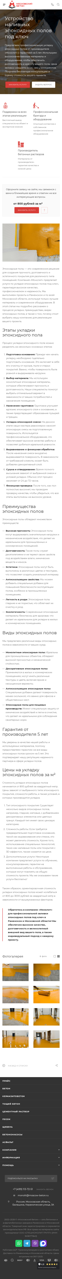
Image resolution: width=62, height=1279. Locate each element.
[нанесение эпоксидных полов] (46, 994)
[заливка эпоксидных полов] (46, 972)
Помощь (8, 1165)
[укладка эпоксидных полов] (15, 994)
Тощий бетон (11, 1104)
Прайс (6, 1081)
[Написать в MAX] (43, 1243)
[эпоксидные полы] (15, 972)
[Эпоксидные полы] (31, 243)
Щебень (7, 1127)
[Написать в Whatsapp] (18, 1243)
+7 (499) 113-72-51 (23, 1189)
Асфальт (7, 1142)
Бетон (6, 1088)
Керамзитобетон (13, 1096)
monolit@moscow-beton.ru (33, 1195)
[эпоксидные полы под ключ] (46, 1039)
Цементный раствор (15, 1111)
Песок (6, 1119)
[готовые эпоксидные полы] (15, 1039)
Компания (9, 1150)
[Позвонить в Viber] (35, 1243)
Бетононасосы (12, 1134)
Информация (11, 1157)
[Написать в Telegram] (26, 1243)
